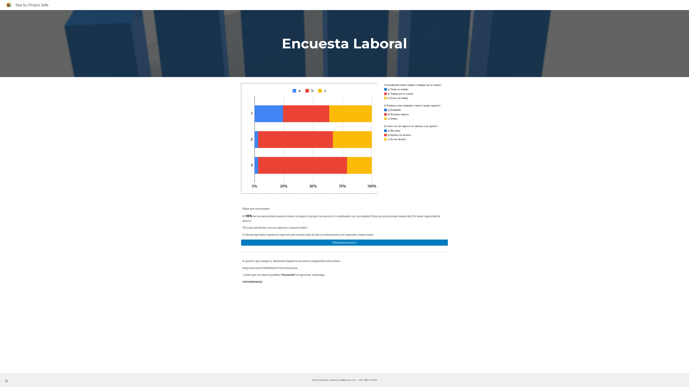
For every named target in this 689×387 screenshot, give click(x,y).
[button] (6, 380)
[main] (344, 43)
